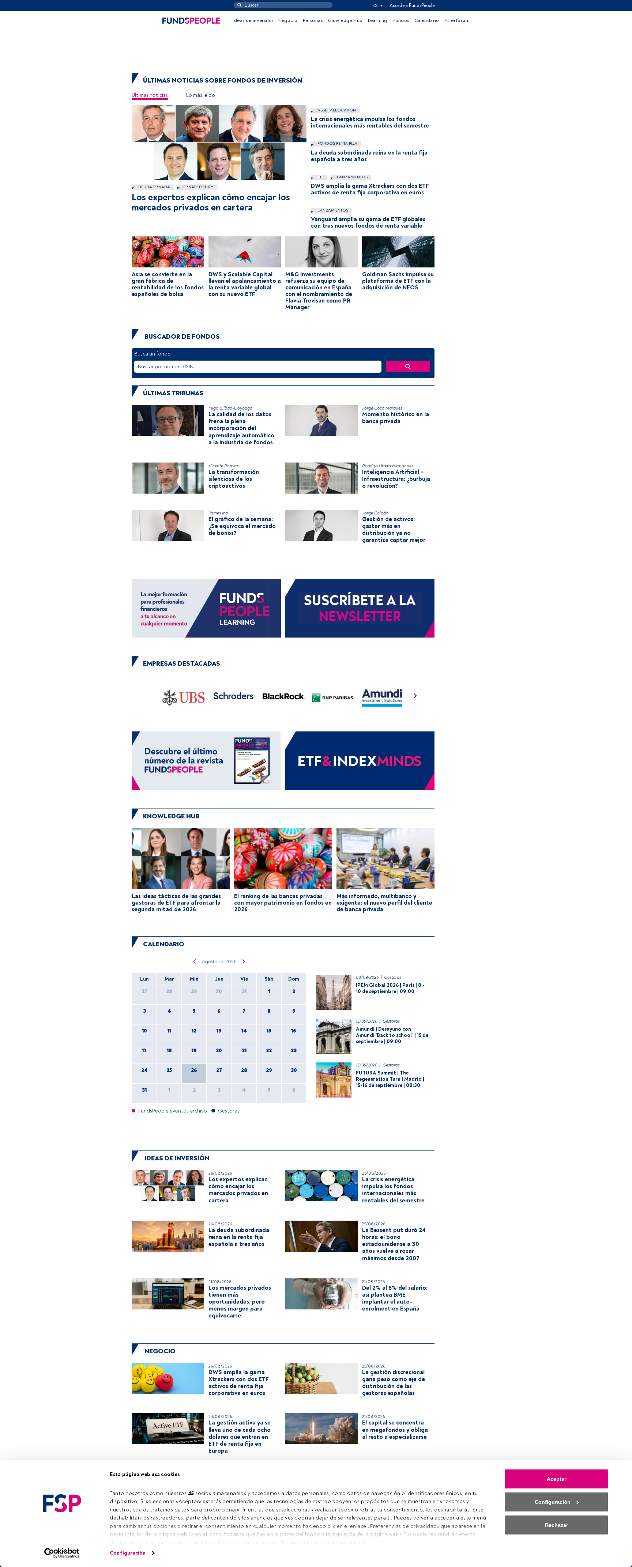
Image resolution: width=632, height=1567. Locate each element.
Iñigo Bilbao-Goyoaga (230, 408)
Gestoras (392, 977)
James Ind (218, 513)
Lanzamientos (352, 177)
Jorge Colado (375, 513)
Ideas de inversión (253, 20)
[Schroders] (233, 697)
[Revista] (206, 760)
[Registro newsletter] (359, 608)
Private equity (197, 187)
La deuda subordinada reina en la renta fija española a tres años (369, 156)
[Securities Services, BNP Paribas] (332, 697)
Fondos (400, 20)
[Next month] (244, 961)
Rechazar (556, 1525)
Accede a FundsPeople (412, 5)
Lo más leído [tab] (200, 95)
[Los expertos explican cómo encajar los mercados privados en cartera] (219, 142)
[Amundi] (382, 697)
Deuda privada (153, 187)
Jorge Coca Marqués (382, 408)
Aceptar (556, 1479)
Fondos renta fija (336, 143)
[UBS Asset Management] (183, 697)
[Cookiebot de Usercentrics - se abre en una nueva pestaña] (62, 1553)
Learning (377, 20)
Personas (313, 20)
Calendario (426, 20)
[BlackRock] (283, 697)
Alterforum (457, 20)
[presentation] (415, 697)
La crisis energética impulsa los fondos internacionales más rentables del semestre (370, 122)
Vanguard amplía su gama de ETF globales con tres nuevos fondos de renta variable (368, 222)
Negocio (288, 20)
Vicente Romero (224, 466)
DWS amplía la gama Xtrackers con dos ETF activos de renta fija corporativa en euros (370, 189)
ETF (320, 177)
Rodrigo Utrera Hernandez (387, 466)
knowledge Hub (345, 20)
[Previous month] (194, 961)
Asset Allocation (336, 110)
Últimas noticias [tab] (150, 95)
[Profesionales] (359, 760)
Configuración (128, 1553)
